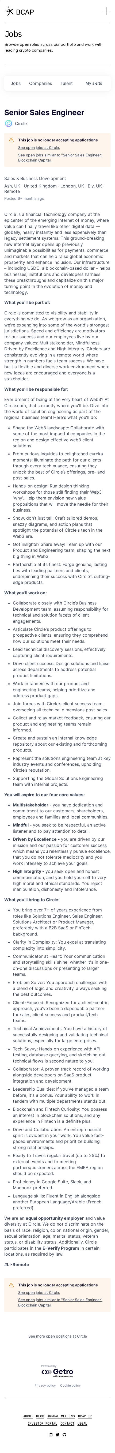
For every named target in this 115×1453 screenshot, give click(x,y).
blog (40, 1416)
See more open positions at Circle (57, 1336)
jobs (16, 83)
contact (67, 1423)
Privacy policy (45, 1385)
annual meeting (61, 1416)
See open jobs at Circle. (39, 147)
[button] (106, 11)
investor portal (42, 1423)
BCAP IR (85, 1416)
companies (40, 83)
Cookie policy (70, 1385)
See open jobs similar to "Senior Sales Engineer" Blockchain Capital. (60, 158)
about (28, 1416)
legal (82, 1423)
